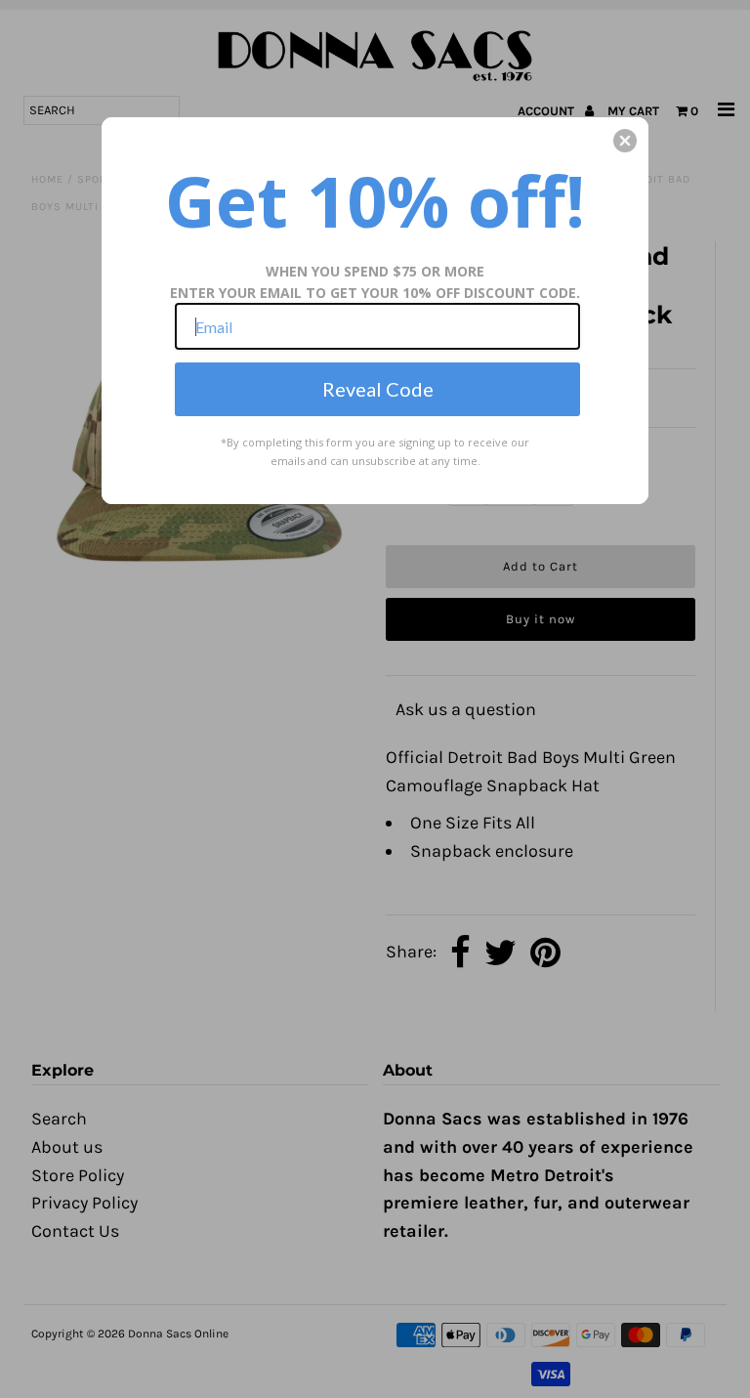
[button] (625, 140)
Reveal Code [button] (378, 389)
